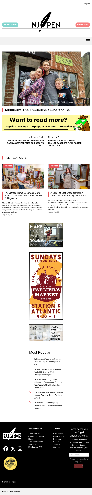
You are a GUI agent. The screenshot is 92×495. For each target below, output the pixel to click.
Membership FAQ (35, 447)
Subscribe (82, 25)
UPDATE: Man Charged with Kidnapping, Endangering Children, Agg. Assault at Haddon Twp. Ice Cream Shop (48, 384)
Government (58, 434)
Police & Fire (58, 436)
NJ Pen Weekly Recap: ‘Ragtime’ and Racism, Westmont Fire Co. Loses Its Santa (25, 143)
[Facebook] (5, 450)
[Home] (13, 437)
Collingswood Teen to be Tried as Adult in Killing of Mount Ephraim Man (47, 361)
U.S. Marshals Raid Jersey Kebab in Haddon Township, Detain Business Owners (48, 395)
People (56, 442)
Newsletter (10, 25)
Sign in (31, 210)
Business (57, 439)
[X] (13, 450)
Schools (56, 444)
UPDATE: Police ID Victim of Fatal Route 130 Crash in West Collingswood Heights (47, 372)
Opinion (56, 447)
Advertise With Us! (35, 442)
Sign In (87, 3)
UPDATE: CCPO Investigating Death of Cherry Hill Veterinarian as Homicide (48, 405)
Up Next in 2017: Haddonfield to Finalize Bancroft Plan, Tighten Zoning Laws (65, 143)
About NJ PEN (34, 434)
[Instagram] (20, 450)
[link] (46, 235)
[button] (46, 22)
